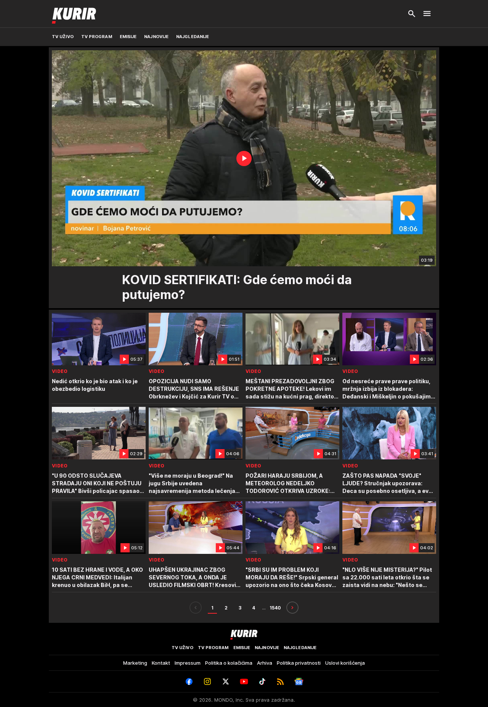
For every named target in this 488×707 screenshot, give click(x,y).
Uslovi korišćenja (345, 663)
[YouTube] (244, 681)
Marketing (135, 663)
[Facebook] (189, 681)
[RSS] (280, 681)
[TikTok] (262, 681)
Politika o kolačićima (228, 663)
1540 (275, 608)
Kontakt (161, 663)
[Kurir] (74, 14)
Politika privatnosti (299, 663)
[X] (225, 681)
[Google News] (299, 681)
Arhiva (264, 663)
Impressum (188, 663)
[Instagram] (207, 681)
